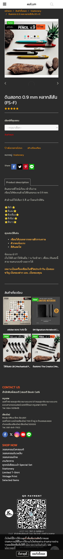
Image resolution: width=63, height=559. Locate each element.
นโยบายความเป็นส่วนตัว (36, 544)
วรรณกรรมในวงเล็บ (12, 453)
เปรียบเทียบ (35, 148)
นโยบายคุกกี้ (10, 548)
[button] (51, 4)
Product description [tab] (17, 182)
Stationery (18, 155)
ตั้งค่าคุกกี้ (22, 553)
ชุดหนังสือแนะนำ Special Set (17, 465)
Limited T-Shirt (11, 472)
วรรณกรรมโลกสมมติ (13, 449)
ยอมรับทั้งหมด (38, 553)
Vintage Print (9, 476)
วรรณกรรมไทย (10, 457)
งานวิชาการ (8, 461)
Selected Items (10, 480)
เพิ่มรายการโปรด (14, 148)
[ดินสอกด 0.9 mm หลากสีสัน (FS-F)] (31, 48)
